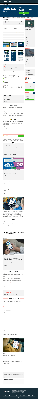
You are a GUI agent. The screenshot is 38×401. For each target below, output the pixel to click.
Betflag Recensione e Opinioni (8, 17)
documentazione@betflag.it (8, 292)
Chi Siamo (29, 391)
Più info (24, 12)
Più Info (30, 99)
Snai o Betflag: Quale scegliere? (30, 78)
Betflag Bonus (22, 17)
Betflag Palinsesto (18, 17)
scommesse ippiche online (17, 352)
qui (12, 377)
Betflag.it (4, 66)
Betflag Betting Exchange (28, 17)
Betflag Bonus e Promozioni (14, 17)
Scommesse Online (4, 4)
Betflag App (24, 17)
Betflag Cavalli (32, 17)
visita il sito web (24, 14)
